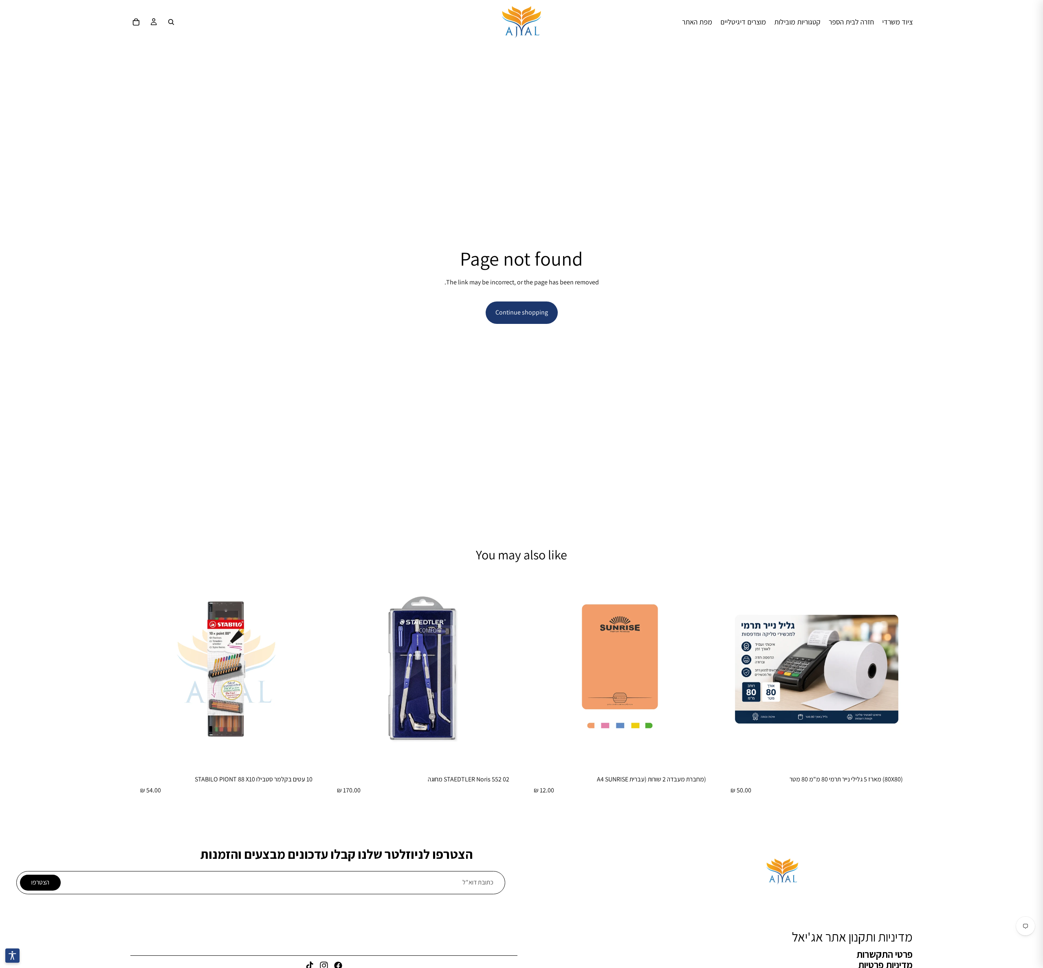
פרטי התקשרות (884, 953)
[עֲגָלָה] (136, 22)
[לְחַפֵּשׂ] (171, 22)
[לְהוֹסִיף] (900, 752)
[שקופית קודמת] (507, 669)
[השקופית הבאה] (339, 669)
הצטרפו (40, 882)
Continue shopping (521, 312)
